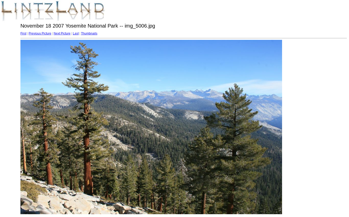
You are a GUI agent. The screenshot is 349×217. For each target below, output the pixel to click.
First (23, 33)
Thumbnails (89, 33)
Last (76, 33)
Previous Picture (40, 33)
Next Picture (62, 33)
